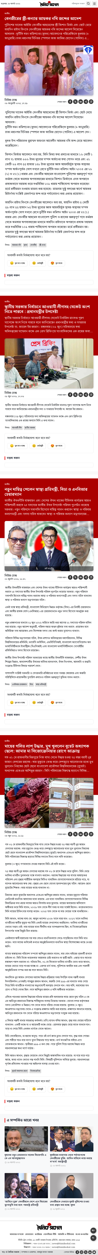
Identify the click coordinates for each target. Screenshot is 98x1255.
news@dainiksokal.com (63, 1243)
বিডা (31, 684)
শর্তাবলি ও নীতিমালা (66, 1234)
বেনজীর (33, 245)
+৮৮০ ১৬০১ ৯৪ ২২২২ (41, 1243)
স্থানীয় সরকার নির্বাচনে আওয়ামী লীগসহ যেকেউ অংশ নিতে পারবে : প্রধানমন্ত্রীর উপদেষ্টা (47, 309)
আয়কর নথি (16, 245)
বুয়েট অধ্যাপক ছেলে (19, 1071)
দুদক (25, 245)
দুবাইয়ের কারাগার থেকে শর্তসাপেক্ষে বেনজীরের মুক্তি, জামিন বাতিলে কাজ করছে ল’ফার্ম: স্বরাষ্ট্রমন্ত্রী (71, 1158)
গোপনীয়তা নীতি (49, 1234)
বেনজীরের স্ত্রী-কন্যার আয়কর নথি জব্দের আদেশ (43, 18)
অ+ (93, 1230)
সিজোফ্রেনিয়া (35, 1071)
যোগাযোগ (29, 1234)
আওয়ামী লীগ (17, 427)
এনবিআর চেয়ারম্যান (19, 684)
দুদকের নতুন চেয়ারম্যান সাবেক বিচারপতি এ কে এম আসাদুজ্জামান (25, 1156)
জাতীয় (7, 13)
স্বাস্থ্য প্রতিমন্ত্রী (41, 684)
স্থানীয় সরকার (30, 427)
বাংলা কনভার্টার (82, 1234)
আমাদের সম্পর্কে (17, 1234)
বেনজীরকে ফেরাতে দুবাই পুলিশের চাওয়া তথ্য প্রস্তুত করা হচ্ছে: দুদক (69, 1203)
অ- (93, 1238)
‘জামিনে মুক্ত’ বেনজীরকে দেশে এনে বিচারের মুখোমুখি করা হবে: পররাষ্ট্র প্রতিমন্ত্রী (26, 1203)
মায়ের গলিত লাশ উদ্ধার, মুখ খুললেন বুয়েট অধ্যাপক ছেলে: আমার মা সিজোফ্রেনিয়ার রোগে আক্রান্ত (47, 748)
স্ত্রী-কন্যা (42, 245)
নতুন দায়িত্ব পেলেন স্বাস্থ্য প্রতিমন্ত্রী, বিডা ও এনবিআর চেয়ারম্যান (46, 492)
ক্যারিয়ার (38, 1234)
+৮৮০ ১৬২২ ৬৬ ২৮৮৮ (41, 1247)
